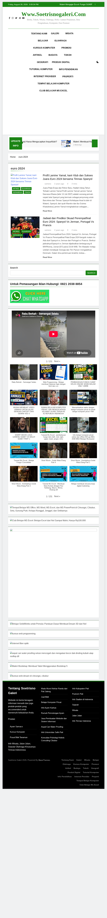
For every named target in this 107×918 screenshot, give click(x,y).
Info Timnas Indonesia (81, 721)
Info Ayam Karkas (48, 708)
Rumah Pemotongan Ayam (52, 713)
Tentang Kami (39, 33)
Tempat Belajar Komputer (53, 83)
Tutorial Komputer (41, 69)
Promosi (66, 48)
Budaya (53, 55)
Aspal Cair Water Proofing (52, 727)
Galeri (55, 33)
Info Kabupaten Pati (80, 688)
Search (14, 267)
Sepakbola (17, 192)
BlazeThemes (44, 760)
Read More (47, 211)
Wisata (69, 33)
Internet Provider (45, 76)
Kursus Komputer (44, 48)
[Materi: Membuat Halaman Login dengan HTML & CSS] (56, 145)
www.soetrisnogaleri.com (53, 14)
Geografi (42, 62)
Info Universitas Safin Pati (52, 732)
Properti (67, 76)
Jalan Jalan (77, 715)
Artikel (37, 55)
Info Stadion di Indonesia (82, 699)
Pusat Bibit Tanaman (18, 737)
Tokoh (68, 55)
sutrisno (48, 184)
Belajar (43, 41)
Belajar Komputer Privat (51, 702)
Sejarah (75, 705)
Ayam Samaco (16, 726)
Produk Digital (61, 62)
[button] (57, 361)
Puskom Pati (77, 694)
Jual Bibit (45, 697)
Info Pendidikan (68, 69)
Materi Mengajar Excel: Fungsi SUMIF (76, 4)
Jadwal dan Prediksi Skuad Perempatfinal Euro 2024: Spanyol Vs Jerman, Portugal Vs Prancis (68, 222)
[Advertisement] (53, 114)
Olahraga (60, 41)
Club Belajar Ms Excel (53, 91)
